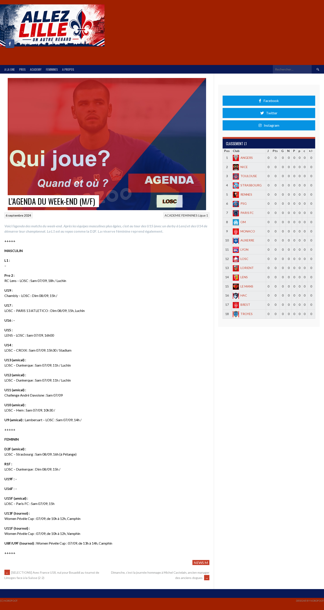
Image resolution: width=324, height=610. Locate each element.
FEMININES (52, 69)
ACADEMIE (173, 215)
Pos (227, 151)
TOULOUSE (248, 176)
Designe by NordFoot (310, 600)
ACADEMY (35, 69)
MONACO (247, 231)
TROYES (246, 314)
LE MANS (246, 286)
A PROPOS (68, 69)
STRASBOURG (251, 185)
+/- (311, 151)
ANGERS (246, 157)
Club (236, 151)
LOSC (244, 259)
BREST (245, 304)
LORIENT (247, 268)
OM (243, 222)
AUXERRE (247, 240)
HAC (243, 295)
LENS (244, 277)
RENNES (246, 194)
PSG (243, 203)
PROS (22, 69)
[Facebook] (10, 43)
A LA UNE (9, 69)
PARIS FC (247, 213)
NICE (244, 167)
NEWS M (201, 562)
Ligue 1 (203, 215)
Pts (275, 151)
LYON (244, 249)
